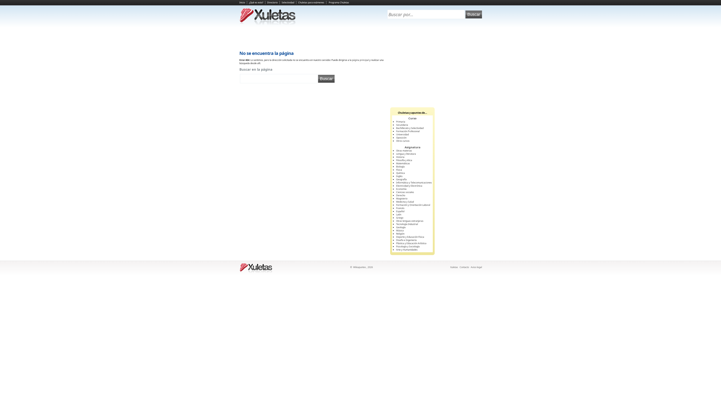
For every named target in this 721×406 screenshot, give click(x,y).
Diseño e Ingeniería (406, 240)
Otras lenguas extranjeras (409, 221)
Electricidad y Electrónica (409, 185)
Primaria (400, 121)
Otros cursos (403, 140)
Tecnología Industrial (407, 224)
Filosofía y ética (404, 160)
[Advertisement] (360, 37)
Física (399, 169)
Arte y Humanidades (407, 249)
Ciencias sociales (405, 192)
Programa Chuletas (339, 2)
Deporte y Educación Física (410, 237)
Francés (400, 208)
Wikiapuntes (359, 267)
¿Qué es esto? (256, 2)
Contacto (464, 267)
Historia (400, 157)
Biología (400, 166)
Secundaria (402, 124)
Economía (401, 189)
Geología (401, 227)
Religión (400, 233)
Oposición (401, 137)
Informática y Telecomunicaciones (414, 182)
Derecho (400, 195)
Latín (398, 214)
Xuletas (454, 267)
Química (400, 173)
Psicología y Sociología (408, 246)
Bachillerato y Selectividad (410, 128)
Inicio (242, 2)
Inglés (399, 176)
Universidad (402, 134)
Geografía (401, 179)
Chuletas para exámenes (311, 2)
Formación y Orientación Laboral (413, 205)
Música (400, 230)
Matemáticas (403, 163)
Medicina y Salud (405, 201)
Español (400, 211)
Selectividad (288, 2)
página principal (360, 60)
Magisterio (401, 198)
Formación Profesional (408, 131)
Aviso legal (476, 267)
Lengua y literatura (406, 153)
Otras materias (404, 150)
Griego (399, 217)
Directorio (272, 2)
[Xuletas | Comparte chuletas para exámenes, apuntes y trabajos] (267, 24)
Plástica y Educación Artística (411, 243)
